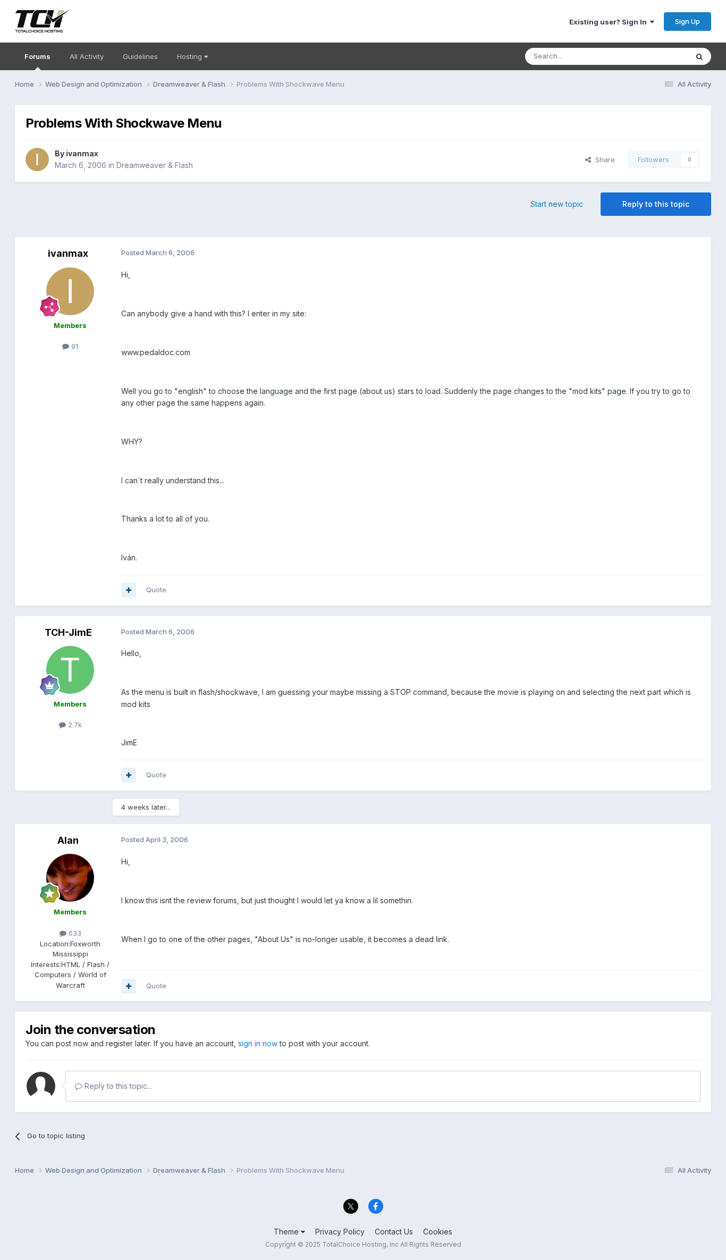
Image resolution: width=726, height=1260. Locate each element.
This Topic (656, 56)
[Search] (699, 56)
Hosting (190, 56)
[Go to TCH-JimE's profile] (70, 670)
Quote (156, 589)
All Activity (87, 56)
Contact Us (394, 1231)
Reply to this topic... (117, 1085)
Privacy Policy (340, 1231)
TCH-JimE (68, 632)
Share (603, 159)
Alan (68, 840)
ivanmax (82, 153)
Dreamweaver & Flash (154, 165)
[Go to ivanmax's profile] (37, 159)
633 (73, 933)
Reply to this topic (655, 203)
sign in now (257, 1043)
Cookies (437, 1231)
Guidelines (140, 56)
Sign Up (687, 21)
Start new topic (556, 203)
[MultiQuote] (128, 590)
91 (73, 346)
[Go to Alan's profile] (70, 878)
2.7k (74, 724)
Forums (37, 56)
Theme (287, 1231)
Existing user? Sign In (609, 22)
